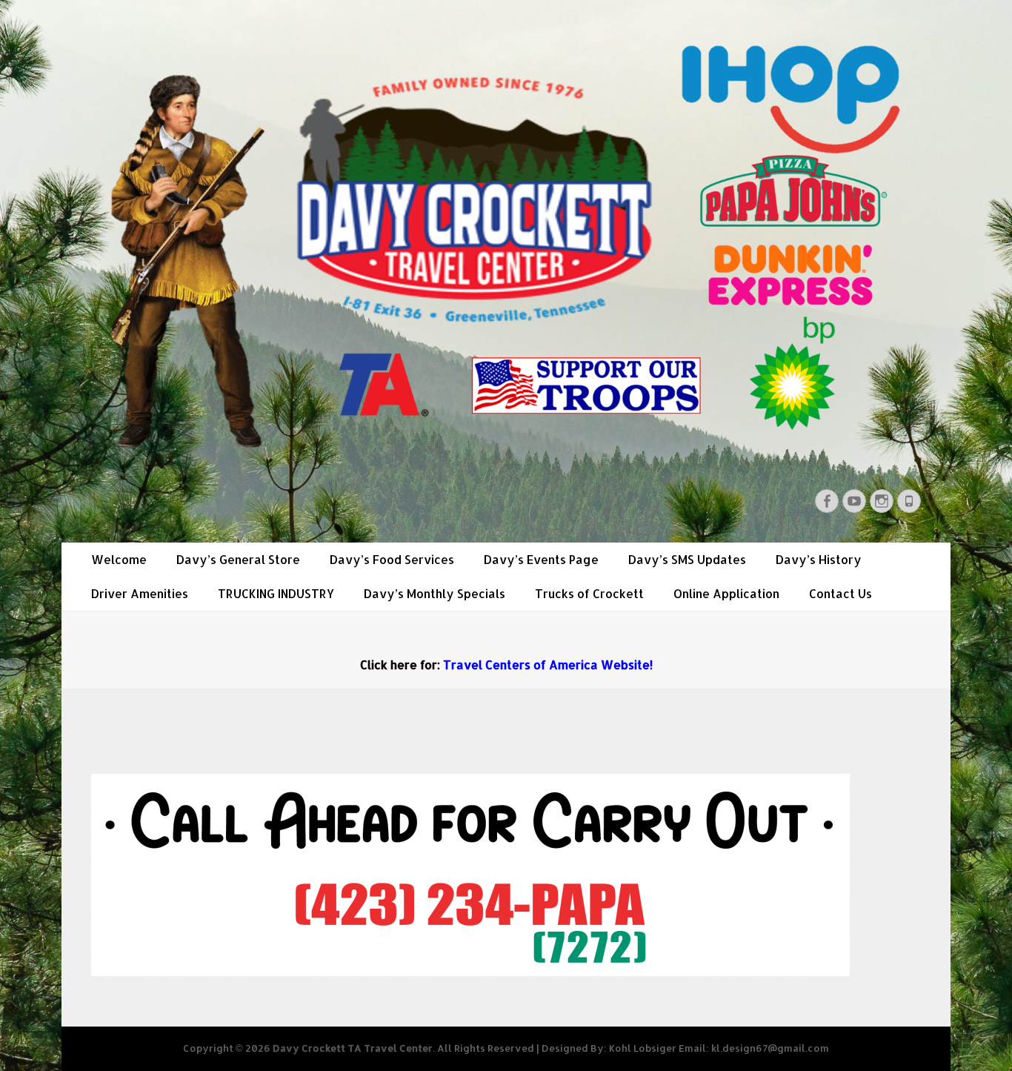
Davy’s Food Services (392, 559)
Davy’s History (819, 559)
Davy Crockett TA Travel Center (353, 1048)
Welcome (119, 559)
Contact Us (840, 593)
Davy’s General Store (238, 559)
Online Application (726, 593)
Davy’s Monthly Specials (434, 593)
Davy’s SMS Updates (687, 559)
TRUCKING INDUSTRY (276, 593)
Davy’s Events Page (541, 559)
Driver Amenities (139, 593)
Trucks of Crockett (589, 593)
